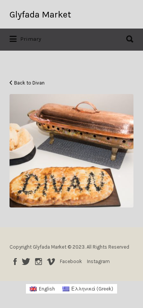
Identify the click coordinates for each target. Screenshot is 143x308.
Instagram (38, 261)
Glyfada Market (40, 14)
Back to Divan (29, 83)
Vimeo (51, 261)
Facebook (15, 261)
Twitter (26, 261)
